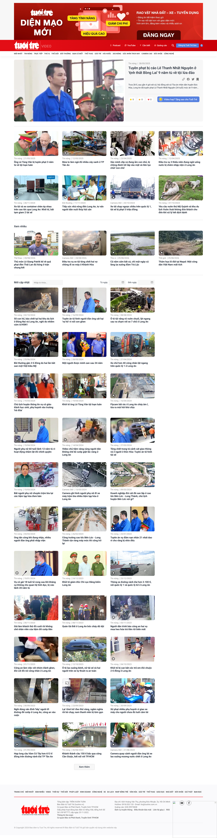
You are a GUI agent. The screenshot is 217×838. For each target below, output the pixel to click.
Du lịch (110, 792)
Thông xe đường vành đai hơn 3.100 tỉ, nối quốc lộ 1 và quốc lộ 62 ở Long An (130, 583)
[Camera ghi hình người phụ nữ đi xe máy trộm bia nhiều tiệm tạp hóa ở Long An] (84, 474)
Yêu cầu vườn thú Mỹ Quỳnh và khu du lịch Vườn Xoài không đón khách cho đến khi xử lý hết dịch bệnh (179, 209)
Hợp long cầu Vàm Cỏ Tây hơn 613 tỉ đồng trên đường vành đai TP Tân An (33, 755)
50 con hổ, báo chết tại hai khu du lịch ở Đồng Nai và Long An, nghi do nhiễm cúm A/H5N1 (34, 321)
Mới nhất (18, 54)
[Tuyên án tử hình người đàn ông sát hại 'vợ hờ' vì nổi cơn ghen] (84, 300)
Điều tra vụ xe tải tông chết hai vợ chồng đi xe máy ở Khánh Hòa (80, 263)
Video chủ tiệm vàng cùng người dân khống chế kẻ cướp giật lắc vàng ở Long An (81, 451)
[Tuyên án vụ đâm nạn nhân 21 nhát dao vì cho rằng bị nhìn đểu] (132, 519)
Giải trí (98, 54)
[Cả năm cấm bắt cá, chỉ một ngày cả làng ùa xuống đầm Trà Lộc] (132, 243)
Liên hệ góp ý (158, 810)
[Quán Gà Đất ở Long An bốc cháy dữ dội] (84, 607)
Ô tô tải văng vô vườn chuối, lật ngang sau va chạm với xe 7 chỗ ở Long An (130, 320)
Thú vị (47, 54)
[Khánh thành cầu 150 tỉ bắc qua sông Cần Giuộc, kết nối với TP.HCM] (84, 735)
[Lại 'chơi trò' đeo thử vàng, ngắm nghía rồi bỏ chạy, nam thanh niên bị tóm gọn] (84, 690)
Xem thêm (84, 766)
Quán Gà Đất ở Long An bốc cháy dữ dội (83, 626)
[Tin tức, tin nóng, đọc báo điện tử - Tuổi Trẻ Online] (27, 45)
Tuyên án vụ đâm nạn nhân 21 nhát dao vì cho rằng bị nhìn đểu (131, 539)
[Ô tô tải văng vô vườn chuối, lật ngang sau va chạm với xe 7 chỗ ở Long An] (132, 300)
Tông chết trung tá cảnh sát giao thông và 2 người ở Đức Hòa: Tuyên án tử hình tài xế (131, 451)
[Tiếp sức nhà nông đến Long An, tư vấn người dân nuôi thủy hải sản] (84, 187)
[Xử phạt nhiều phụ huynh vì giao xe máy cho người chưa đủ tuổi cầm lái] (132, 690)
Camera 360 (147, 54)
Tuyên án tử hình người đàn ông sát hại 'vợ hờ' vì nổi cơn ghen (83, 320)
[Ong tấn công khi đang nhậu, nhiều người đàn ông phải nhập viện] (36, 519)
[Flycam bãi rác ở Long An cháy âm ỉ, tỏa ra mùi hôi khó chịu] (132, 385)
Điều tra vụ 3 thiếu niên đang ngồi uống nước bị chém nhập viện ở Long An (179, 163)
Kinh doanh (85, 792)
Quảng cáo (162, 45)
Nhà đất (169, 792)
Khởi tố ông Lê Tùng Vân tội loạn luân (82, 404)
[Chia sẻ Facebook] (188, 79)
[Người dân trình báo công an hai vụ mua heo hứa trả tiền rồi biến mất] (132, 607)
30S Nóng (117, 54)
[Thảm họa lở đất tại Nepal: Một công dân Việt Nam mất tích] (181, 243)
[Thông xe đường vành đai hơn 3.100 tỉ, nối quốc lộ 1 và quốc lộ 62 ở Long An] (132, 563)
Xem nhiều (20, 226)
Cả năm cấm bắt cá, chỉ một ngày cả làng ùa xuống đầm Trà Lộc (129, 263)
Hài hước (107, 54)
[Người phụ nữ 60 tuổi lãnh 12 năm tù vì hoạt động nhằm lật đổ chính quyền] (36, 430)
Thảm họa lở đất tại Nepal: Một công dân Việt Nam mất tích (178, 263)
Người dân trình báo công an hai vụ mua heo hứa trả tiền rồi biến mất (128, 628)
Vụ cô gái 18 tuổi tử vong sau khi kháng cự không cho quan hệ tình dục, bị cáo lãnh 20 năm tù (35, 585)
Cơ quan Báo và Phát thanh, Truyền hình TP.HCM (77, 818)
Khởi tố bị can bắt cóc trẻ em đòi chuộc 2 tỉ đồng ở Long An (131, 669)
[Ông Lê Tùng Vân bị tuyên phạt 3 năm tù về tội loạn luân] (36, 143)
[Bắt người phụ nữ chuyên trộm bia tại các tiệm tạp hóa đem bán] (36, 474)
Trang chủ (19, 792)
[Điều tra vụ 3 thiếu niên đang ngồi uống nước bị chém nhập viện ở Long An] (181, 143)
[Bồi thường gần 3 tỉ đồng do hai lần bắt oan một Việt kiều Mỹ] (36, 344)
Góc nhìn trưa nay (131, 54)
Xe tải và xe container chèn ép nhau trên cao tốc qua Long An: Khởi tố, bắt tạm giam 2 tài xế (34, 209)
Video (48, 792)
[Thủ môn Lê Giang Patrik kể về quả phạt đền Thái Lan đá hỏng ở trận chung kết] (36, 243)
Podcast (116, 45)
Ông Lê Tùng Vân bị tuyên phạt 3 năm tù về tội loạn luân (34, 163)
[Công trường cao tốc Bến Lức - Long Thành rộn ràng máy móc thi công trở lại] (84, 519)
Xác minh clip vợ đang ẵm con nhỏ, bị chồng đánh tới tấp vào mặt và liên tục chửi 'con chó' (130, 165)
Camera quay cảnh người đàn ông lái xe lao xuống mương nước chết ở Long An (131, 755)
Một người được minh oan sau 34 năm (82, 363)
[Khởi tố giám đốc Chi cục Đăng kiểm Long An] (84, 563)
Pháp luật (74, 792)
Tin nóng (28, 54)
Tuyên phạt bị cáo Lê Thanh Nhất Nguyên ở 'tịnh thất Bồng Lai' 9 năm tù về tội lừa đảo (162, 70)
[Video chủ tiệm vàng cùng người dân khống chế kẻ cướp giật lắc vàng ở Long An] (84, 430)
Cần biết (146, 45)
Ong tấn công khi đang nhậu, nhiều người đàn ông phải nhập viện (32, 539)
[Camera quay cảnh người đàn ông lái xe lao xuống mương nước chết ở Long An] (132, 735)
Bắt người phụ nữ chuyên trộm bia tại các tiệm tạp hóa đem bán (33, 495)
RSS (168, 810)
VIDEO (46, 46)
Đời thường (65, 54)
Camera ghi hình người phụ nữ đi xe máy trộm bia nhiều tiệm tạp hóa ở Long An (81, 496)
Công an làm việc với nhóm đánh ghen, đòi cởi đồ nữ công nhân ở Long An (34, 669)
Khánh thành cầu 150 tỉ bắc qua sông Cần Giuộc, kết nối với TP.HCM (81, 755)
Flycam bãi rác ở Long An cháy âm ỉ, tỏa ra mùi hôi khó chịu (129, 406)
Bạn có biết (77, 54)
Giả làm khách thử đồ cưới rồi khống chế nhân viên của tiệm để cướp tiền (33, 628)
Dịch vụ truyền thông (123, 810)
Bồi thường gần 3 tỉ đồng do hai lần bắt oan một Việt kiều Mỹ (34, 364)
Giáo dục (160, 792)
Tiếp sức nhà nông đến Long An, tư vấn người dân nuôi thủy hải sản (83, 208)
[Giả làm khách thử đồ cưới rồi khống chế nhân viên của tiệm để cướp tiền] (36, 607)
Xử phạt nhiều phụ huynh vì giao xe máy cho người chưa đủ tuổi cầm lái (129, 711)
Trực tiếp (38, 54)
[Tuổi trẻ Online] (35, 810)
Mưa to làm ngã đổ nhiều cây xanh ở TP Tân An (83, 163)
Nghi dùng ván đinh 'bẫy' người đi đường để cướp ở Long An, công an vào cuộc (35, 712)
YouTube (131, 45)
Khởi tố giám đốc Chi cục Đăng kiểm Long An (81, 583)
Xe (105, 792)
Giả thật (189, 792)
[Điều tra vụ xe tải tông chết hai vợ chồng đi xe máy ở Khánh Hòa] (84, 243)
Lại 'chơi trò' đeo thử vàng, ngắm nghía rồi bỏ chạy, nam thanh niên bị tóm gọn (82, 711)
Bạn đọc (198, 792)
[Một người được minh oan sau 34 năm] (84, 344)
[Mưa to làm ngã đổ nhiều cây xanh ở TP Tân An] (84, 143)
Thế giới (55, 54)
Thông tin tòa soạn (65, 815)
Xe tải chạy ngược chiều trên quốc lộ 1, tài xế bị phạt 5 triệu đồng (130, 208)
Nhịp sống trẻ (121, 792)
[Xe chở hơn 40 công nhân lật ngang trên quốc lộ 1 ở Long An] (132, 344)
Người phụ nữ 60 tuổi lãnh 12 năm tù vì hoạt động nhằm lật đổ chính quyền (34, 450)
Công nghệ (169, 54)
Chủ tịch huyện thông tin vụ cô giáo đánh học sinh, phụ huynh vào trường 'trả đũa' (33, 407)
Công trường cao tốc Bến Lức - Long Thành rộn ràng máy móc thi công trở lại (81, 540)
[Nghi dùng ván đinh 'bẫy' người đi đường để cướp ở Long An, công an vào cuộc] (36, 690)
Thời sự (55, 792)
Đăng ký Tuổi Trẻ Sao (187, 45)
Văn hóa (133, 792)
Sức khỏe (158, 54)
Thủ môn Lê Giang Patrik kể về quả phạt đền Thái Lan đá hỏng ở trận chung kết (32, 264)
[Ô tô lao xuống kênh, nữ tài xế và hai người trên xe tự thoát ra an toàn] (84, 649)
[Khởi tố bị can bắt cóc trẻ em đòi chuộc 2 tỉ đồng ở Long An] (132, 649)
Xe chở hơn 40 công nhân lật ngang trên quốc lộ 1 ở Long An (129, 364)
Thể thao (89, 54)
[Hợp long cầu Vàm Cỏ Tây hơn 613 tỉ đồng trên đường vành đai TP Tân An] (36, 735)
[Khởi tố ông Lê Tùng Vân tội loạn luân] (84, 385)
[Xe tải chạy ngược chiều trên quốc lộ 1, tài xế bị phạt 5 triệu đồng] (132, 187)
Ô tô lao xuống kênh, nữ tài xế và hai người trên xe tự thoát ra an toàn (81, 669)
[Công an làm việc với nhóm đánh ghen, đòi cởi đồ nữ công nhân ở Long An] (36, 649)
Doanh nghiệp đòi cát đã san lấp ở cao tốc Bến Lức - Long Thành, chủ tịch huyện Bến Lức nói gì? (130, 496)
